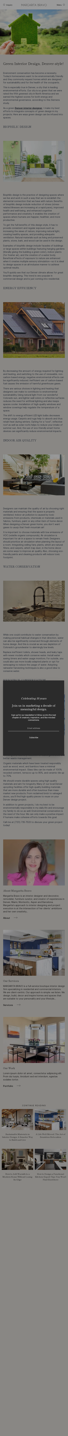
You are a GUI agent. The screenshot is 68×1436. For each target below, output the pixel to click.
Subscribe (33, 737)
